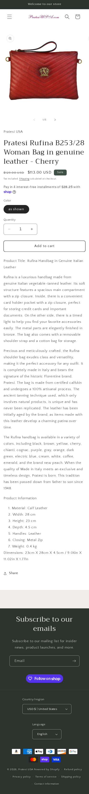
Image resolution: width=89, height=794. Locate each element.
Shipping (24, 179)
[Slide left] (34, 120)
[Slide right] (55, 120)
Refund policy (73, 769)
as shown (16, 209)
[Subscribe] (74, 660)
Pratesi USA (25, 769)
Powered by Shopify (47, 769)
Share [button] (13, 573)
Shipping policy (71, 776)
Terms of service (46, 776)
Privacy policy (22, 776)
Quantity (10, 219)
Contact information (46, 783)
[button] (9, 17)
